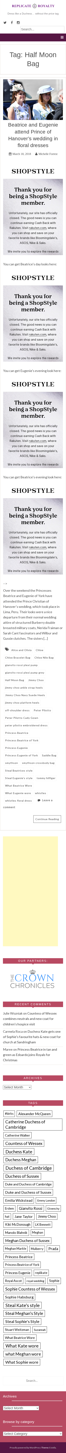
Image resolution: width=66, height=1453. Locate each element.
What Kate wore (22, 1345)
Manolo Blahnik (16, 1232)
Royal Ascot (13, 1281)
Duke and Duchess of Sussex (28, 1192)
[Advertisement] (30, 891)
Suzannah (40, 1329)
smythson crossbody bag (38, 762)
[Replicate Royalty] (33, 9)
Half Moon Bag (14, 680)
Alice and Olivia (21, 650)
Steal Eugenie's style (19, 778)
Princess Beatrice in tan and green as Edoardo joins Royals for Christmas (30, 1054)
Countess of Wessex (23, 1143)
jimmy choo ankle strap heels (24, 687)
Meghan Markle (15, 1248)
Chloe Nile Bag (44, 657)
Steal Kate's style (23, 1305)
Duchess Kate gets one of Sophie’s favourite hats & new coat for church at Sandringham (32, 1036)
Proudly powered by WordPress (25, 1447)
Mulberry (37, 1249)
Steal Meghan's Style (24, 1313)
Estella (52, 1447)
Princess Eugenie (16, 747)
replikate (41, 1273)
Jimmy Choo (36, 680)
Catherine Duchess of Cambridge (25, 1124)
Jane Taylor (23, 1216)
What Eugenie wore (18, 793)
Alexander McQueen (34, 1114)
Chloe (39, 650)
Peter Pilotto (42, 710)
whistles (40, 793)
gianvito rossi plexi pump (21, 665)
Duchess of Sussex (22, 1176)
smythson (11, 762)
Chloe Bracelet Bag (17, 657)
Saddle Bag (49, 755)
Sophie (54, 1281)
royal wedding (35, 1281)
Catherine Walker (17, 1135)
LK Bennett (43, 1224)
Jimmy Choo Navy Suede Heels (25, 695)
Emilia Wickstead (18, 1200)
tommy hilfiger (46, 778)
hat (7, 1216)
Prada (53, 1248)
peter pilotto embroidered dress (26, 725)
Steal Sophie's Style (22, 1321)
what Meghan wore (23, 1354)
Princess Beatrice (16, 732)
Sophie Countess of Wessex (30, 1289)
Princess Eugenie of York (21, 755)
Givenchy (53, 1208)
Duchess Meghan (20, 1159)
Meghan (37, 1232)
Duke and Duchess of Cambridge (28, 1184)
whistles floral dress (18, 800)
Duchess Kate (19, 1151)
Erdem (9, 1208)
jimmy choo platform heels (22, 702)
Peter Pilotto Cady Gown (21, 717)
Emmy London (46, 1200)
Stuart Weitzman (17, 1330)
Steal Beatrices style (19, 770)
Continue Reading (47, 819)
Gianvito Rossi (30, 1208)
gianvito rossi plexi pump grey (24, 672)
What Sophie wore (21, 1362)
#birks (9, 1113)
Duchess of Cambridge (29, 1168)
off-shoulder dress (17, 710)
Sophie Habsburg (19, 1297)
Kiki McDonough (17, 1224)
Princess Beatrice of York (21, 740)
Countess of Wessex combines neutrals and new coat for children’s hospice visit (30, 1018)
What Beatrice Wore (18, 785)
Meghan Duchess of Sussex (27, 1240)
